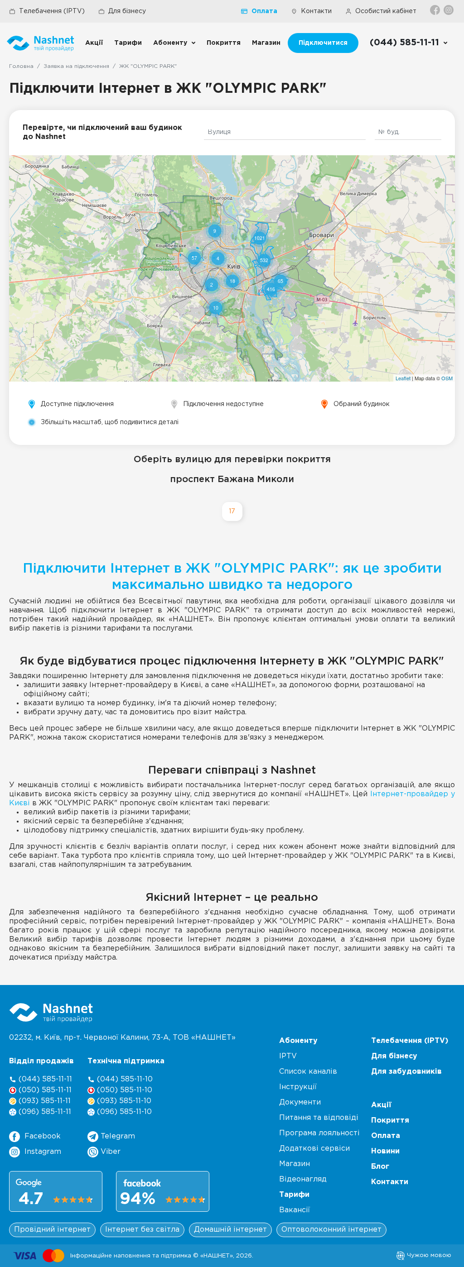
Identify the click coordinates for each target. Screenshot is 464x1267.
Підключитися (323, 43)
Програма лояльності (319, 1133)
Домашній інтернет (230, 1229)
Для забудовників (406, 1071)
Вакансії (294, 1210)
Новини (385, 1151)
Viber (109, 1151)
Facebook (42, 1136)
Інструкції (298, 1087)
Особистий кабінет (385, 11)
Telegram (116, 1136)
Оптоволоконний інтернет (331, 1229)
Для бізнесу (127, 11)
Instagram (42, 1151)
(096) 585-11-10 (123, 1112)
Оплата (264, 11)
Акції (94, 43)
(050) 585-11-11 (44, 1090)
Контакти (316, 11)
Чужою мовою (428, 1255)
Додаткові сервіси (314, 1148)
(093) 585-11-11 (43, 1101)
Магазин (266, 43)
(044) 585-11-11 (44, 1079)
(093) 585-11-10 (123, 1101)
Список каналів (308, 1071)
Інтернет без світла (142, 1229)
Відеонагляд (303, 1179)
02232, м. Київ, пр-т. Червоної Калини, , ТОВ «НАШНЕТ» (122, 1037)
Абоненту (170, 43)
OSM (447, 378)
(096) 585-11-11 (43, 1112)
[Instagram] (449, 10)
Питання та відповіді (318, 1117)
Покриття (224, 43)
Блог (380, 1166)
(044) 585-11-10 (124, 1079)
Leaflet (403, 378)
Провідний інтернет (52, 1229)
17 (232, 511)
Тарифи (128, 43)
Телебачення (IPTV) (52, 11)
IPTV (288, 1056)
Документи (300, 1102)
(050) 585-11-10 (123, 1090)
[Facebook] (435, 10)
